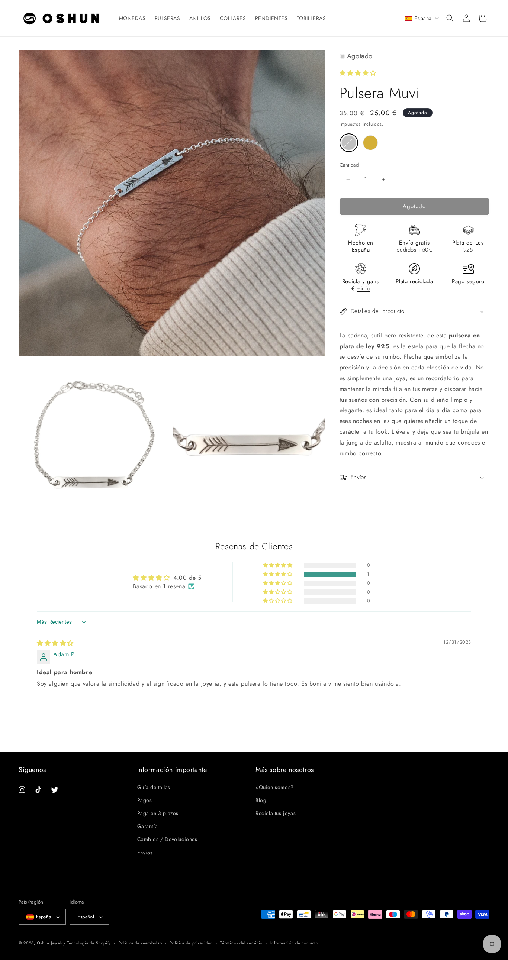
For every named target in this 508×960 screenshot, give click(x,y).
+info (363, 288)
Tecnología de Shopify (89, 943)
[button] (450, 18)
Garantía (147, 826)
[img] (55, 643)
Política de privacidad (191, 943)
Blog (260, 800)
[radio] (349, 142)
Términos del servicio (241, 943)
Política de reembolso (140, 943)
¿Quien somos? (274, 787)
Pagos (144, 800)
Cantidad (349, 164)
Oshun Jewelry (51, 943)
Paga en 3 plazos (158, 813)
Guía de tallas (153, 787)
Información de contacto (294, 943)
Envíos (145, 852)
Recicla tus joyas (275, 813)
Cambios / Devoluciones (167, 839)
